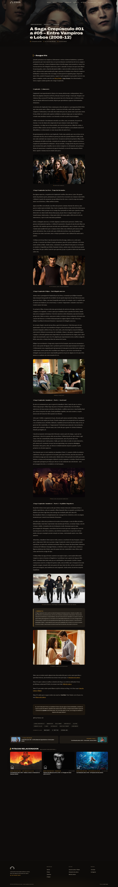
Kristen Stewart (64, 726)
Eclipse (75, 723)
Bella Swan (58, 723)
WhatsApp (47, 730)
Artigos (83, 2)
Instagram (93, 872)
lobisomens (75, 726)
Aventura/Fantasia (36, 24)
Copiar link (64, 730)
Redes (100, 2)
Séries (55, 2)
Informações (92, 2)
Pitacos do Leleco (41, 697)
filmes (46, 726)
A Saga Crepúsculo (39, 723)
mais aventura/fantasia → (48, 749)
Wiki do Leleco (67, 684)
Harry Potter (58, 78)
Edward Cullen (38, 726)
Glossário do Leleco (74, 677)
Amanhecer (50, 723)
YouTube (93, 869)
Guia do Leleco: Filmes (74, 869)
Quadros (76, 2)
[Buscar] (106, 2)
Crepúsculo (47, 24)
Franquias (68, 2)
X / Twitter (55, 730)
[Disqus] (59, 795)
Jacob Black (54, 726)
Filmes (61, 2)
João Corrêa (105, 884)
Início (49, 2)
